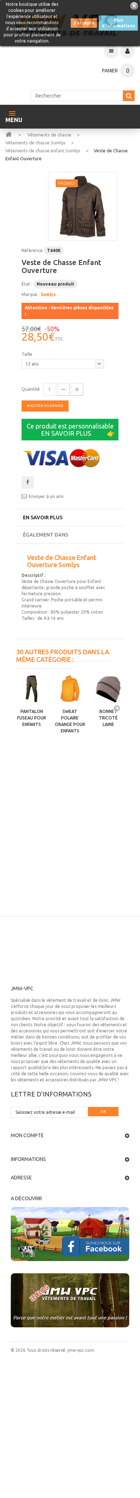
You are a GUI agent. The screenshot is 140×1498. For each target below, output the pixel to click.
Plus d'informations (118, 23)
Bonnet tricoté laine (108, 718)
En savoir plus (42, 517)
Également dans (45, 535)
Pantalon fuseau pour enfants (31, 718)
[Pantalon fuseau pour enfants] (31, 689)
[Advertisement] (70, 842)
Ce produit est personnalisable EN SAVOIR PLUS (71, 429)
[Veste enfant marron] (82, 206)
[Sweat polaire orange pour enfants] (70, 689)
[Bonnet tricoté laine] (108, 689)
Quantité (31, 389)
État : (27, 284)
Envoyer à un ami (46, 496)
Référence (32, 250)
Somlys (48, 294)
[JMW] (8, 134)
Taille (27, 354)
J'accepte (83, 23)
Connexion (127, 51)
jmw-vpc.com (80, 1350)
